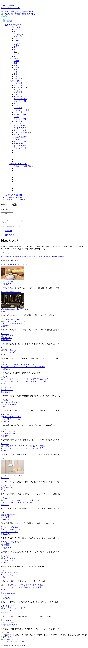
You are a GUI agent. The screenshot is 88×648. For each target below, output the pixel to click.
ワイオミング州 (20, 119)
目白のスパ (5, 478)
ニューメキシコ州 (20, 99)
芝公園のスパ (6, 562)
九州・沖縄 (18, 79)
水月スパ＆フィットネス (10, 419)
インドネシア (19, 29)
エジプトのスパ (20, 141)
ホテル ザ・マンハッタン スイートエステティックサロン (23, 367)
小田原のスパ (6, 598)
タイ (15, 38)
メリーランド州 (20, 114)
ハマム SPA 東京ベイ (9, 404)
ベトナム (17, 43)
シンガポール (19, 34)
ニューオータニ (7, 292)
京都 (21, 264)
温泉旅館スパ (16, 527)
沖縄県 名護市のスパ (9, 625)
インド (16, 54)
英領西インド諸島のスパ (23, 166)
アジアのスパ (14, 27)
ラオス (16, 45)
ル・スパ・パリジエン (9, 532)
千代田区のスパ (7, 284)
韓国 (15, 52)
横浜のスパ (5, 577)
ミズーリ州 (18, 112)
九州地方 (54, 257)
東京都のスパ (6, 436)
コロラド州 (18, 92)
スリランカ (18, 56)
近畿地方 (33, 257)
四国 (15, 76)
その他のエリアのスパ (18, 164)
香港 (15, 49)
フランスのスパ (20, 128)
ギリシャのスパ (20, 130)
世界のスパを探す (13, 25)
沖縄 (25, 264)
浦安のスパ (5, 407)
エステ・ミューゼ (8, 352)
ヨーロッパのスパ (16, 123)
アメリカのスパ (15, 81)
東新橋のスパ (6, 392)
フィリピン (18, 36)
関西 (15, 72)
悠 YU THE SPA (7, 488)
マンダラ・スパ (7, 390)
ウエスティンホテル (8, 542)
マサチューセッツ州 (21, 110)
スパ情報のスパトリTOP (14, 227)
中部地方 (26, 257)
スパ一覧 (8, 231)
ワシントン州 (19, 121)
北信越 (16, 67)
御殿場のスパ (6, 612)
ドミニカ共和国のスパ (22, 132)
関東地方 (19, 257)
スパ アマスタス (7, 560)
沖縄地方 (61, 257)
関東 (15, 65)
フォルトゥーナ (7, 282)
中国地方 (40, 257)
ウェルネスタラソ (8, 623)
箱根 (13, 264)
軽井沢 (17, 264)
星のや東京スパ (7, 517)
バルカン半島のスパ (21, 137)
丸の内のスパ (6, 340)
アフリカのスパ (15, 139)
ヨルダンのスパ (20, 148)
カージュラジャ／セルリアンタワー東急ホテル (19, 502)
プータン (17, 40)
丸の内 (3, 264)
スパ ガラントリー (8, 434)
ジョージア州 (19, 94)
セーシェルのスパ (20, 143)
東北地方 (12, 257)
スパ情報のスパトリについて (13, 641)
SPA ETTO (5, 546)
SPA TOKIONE (6, 338)
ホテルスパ (17, 292)
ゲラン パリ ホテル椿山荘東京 (12, 475)
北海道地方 (5, 257)
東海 (15, 70)
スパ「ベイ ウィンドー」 (10, 575)
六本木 (8, 264)
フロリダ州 (18, 108)
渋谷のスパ (5, 505)
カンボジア (18, 32)
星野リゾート (6, 527)
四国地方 (47, 257)
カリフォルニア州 (20, 88)
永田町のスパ (6, 450)
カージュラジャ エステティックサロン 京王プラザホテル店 (23, 381)
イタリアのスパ (20, 126)
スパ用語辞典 (13, 197)
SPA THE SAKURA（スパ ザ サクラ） (15, 309)
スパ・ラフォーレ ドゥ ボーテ (12, 610)
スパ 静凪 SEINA (7, 596)
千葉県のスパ (6, 369)
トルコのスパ (19, 135)
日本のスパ (13, 58)
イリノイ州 (18, 85)
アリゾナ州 (18, 83)
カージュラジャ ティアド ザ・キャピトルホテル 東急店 (22, 448)
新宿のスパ (5, 354)
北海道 (16, 61)
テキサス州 (18, 96)
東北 (15, 63)
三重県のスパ (6, 326)
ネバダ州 (17, 103)
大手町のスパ (6, 519)
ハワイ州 (17, 105)
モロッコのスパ (20, 146)
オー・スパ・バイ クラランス (12, 323)
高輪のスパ (5, 311)
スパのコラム (14, 195)
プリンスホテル (7, 319)
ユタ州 (16, 117)
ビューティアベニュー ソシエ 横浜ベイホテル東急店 (21, 587)
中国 (15, 47)
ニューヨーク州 (20, 101)
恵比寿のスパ (6, 534)
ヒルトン (4, 414)
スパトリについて (15, 199)
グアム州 (17, 90)
